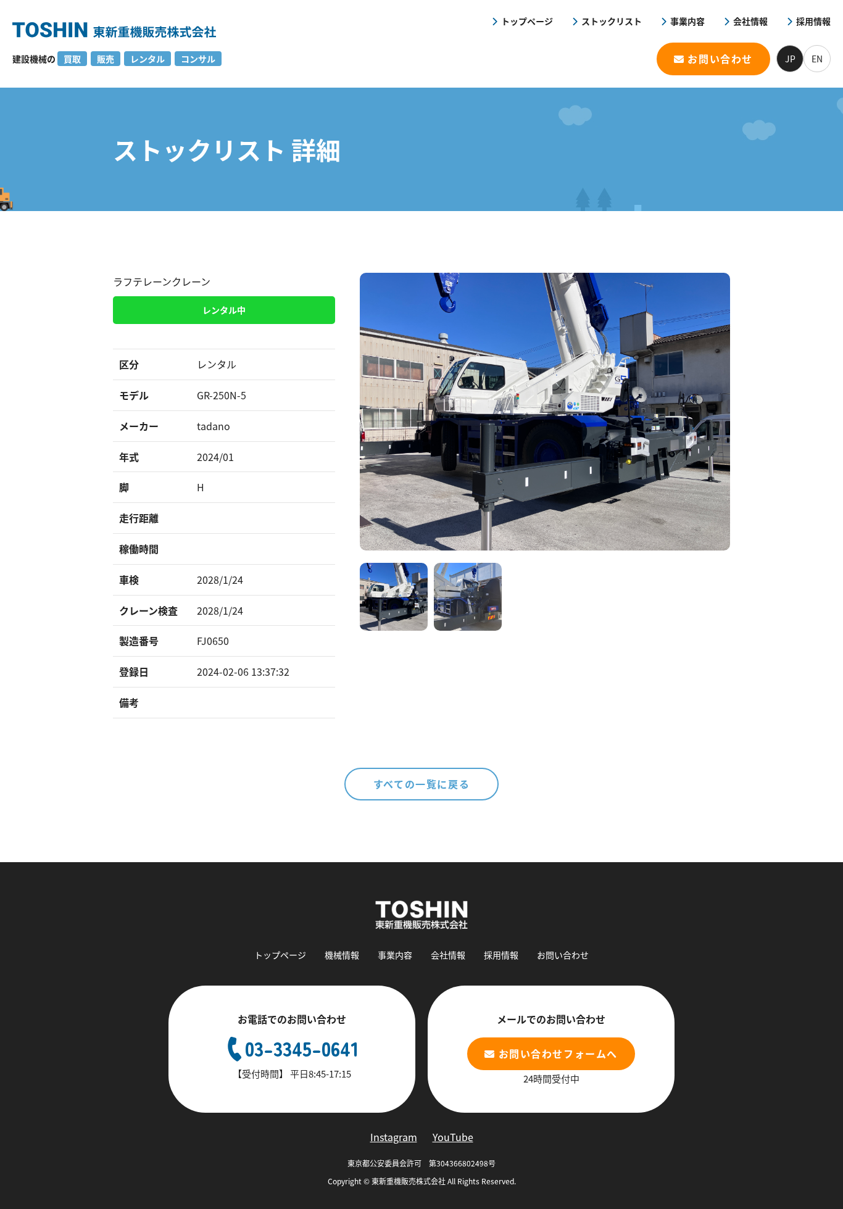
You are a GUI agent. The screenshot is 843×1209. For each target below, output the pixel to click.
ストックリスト (611, 21)
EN (817, 58)
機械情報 (342, 955)
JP (790, 58)
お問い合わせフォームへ (558, 1053)
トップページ (527, 21)
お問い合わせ (720, 58)
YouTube (453, 1136)
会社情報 (750, 21)
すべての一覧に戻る (421, 783)
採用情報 (813, 21)
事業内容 (687, 21)
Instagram (393, 1136)
